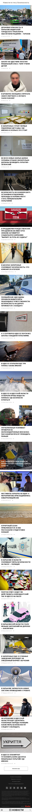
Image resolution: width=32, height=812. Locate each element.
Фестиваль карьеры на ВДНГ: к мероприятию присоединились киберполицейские (15, 495)
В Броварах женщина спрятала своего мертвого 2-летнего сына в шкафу (15, 96)
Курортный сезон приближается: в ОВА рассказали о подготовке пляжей (13, 529)
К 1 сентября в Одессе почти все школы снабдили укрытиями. (16, 334)
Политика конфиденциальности (16, 783)
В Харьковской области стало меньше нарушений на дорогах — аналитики (15, 626)
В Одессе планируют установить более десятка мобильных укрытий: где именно (13, 758)
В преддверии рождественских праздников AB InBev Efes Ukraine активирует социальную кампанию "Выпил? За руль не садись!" (15, 233)
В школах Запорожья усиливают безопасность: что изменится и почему (15, 267)
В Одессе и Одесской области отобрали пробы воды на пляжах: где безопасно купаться (14, 396)
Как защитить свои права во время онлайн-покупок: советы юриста (16, 463)
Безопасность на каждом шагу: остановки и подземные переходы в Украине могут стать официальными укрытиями (16, 196)
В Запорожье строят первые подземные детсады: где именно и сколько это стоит (14, 128)
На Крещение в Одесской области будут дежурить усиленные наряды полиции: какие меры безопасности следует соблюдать (14, 722)
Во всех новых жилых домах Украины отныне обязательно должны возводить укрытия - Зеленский (15, 161)
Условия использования (15, 776)
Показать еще (16, 768)
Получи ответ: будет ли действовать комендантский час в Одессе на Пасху (14, 594)
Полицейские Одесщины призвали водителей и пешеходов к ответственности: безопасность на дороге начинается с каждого (15, 301)
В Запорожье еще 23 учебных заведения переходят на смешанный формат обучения (15, 658)
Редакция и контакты (16, 779)
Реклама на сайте (16, 781)
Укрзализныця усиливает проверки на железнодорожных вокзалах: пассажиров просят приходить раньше (15, 432)
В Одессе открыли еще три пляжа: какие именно (13, 364)
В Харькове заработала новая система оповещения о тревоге (15, 689)
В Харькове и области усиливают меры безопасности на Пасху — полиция (15, 562)
